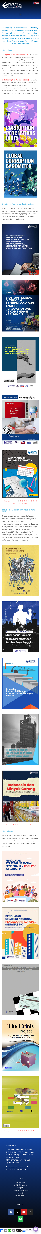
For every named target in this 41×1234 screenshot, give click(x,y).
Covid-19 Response (20, 1185)
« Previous (6, 501)
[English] (34, 3)
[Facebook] (11, 1212)
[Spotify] (20, 1219)
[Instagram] (30, 1212)
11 (33, 501)
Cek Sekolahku (20, 1196)
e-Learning (20, 1182)
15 (19, 503)
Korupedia (20, 1188)
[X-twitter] (17, 1212)
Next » (26, 503)
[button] (20, 14)
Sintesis (20, 1193)
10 (31, 501)
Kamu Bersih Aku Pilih (20, 1190)
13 (14, 503)
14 (16, 503)
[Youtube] (24, 1212)
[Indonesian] (38, 3)
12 (36, 501)
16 (22, 503)
